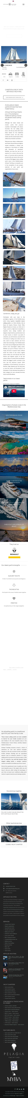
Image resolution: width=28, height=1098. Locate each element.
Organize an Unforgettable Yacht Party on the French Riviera (16, 969)
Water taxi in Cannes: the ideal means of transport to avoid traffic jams (16, 957)
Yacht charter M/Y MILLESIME (11, 1036)
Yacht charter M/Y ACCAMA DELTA (13, 1032)
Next (25, 65)
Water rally (7, 946)
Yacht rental (7, 948)
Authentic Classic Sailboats (11, 933)
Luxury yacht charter (9, 935)
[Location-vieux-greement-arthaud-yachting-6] (14, 226)
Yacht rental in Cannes (10, 989)
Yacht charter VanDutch (10, 1040)
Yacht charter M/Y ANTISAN (11, 1038)
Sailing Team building (9, 943)
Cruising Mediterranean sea (11, 939)
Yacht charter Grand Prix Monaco (12, 1009)
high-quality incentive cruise (16, 667)
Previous (2, 65)
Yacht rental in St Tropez (10, 992)
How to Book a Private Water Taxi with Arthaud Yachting (16, 963)
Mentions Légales (19, 1093)
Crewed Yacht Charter (10, 924)
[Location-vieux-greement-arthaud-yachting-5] (14, 242)
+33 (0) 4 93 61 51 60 (10, 886)
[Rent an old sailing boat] (14, 273)
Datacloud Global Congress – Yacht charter (14, 1024)
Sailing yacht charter (9, 931)
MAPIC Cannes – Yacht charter (12, 1013)
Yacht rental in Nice (9, 987)
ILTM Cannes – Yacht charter (11, 1022)
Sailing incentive (8, 941)
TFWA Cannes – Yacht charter (11, 1020)
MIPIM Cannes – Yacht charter (12, 1019)
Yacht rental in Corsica (10, 996)
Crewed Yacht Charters (10, 998)
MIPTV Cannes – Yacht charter (12, 1017)
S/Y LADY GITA (13, 65)
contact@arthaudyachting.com (13, 888)
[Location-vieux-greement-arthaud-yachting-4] (14, 257)
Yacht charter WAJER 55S (10, 1042)
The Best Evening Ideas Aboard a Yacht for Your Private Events (16, 975)
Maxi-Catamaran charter (10, 937)
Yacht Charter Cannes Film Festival (12, 1007)
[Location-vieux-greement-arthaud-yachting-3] (14, 179)
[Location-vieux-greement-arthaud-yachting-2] (14, 195)
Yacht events (8, 950)
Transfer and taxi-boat (10, 929)
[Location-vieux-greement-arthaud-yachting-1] (14, 211)
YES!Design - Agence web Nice (17, 1095)
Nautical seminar (8, 945)
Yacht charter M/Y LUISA (10, 1034)
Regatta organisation (9, 926)
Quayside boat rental (9, 928)
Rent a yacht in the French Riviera (12, 994)
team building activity (10, 669)
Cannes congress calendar (11, 1005)
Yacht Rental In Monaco (10, 990)
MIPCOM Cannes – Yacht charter (12, 1015)
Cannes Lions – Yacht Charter (11, 1011)
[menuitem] (13, 1)
